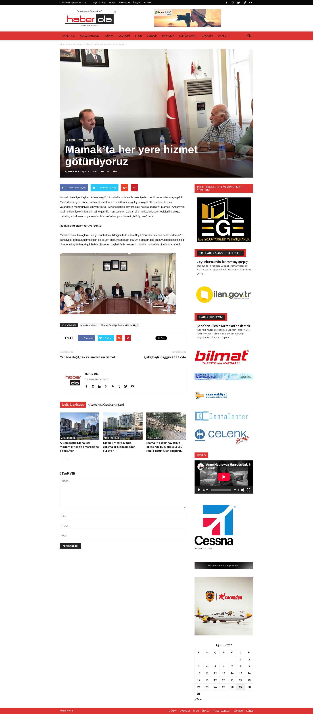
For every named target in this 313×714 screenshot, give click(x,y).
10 (198, 673)
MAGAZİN (207, 35)
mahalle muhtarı (88, 325)
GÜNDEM (152, 35)
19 (215, 680)
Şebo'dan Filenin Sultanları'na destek (223, 326)
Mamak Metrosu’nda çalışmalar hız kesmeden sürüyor (119, 446)
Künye (112, 2)
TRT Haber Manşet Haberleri (220, 253)
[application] (224, 477)
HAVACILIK (168, 35)
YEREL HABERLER (90, 35)
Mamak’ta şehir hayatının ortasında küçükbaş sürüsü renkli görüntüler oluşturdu (164, 446)
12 (215, 673)
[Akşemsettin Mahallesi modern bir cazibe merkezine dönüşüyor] (79, 426)
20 (223, 680)
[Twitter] (238, 2)
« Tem (198, 699)
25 (206, 686)
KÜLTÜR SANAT (188, 35)
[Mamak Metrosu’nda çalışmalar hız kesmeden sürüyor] (123, 426)
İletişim (136, 2)
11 (206, 673)
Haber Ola (73, 171)
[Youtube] (250, 2)
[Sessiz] (243, 490)
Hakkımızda (124, 2)
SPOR (138, 35)
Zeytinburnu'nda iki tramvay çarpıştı (223, 262)
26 (215, 686)
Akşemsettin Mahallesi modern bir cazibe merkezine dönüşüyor (79, 446)
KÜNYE (249, 710)
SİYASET (223, 35)
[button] (249, 35)
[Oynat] (199, 490)
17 (198, 680)
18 (206, 680)
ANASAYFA (68, 35)
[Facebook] (226, 2)
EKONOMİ (124, 35)
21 (232, 680)
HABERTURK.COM (211, 317)
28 (232, 686)
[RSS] (114, 386)
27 (223, 686)
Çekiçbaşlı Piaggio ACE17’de (165, 357)
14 (232, 673)
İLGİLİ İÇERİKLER (73, 404)
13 (223, 673)
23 (249, 680)
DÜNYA (109, 35)
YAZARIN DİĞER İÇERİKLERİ (106, 404)
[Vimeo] (244, 2)
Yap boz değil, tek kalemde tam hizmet (87, 357)
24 (198, 686)
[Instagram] (232, 2)
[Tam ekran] (248, 490)
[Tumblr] (121, 386)
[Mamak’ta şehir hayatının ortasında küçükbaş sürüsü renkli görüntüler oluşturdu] (166, 426)
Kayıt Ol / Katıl (99, 2)
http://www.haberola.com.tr (96, 379)
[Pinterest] (107, 386)
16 (249, 673)
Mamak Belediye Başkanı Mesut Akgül (120, 325)
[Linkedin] (101, 386)
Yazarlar (148, 2)
